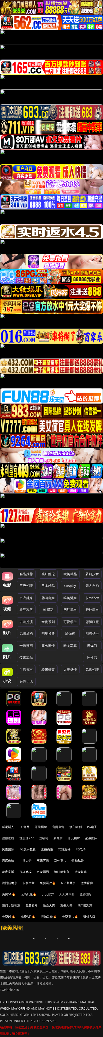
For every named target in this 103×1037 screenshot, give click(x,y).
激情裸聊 (87, 883)
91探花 (48, 609)
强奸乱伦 (48, 574)
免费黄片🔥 (70, 916)
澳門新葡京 (9, 883)
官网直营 (58, 827)
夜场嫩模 (26, 872)
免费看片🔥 (48, 883)
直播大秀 (66, 905)
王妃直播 (43, 860)
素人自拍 (92, 585)
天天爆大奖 (66, 894)
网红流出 (70, 609)
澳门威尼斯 (85, 905)
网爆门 (92, 645)
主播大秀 (26, 860)
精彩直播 (64, 849)
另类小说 (26, 681)
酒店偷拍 (8, 860)
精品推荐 (26, 574)
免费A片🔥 (28, 916)
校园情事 (48, 669)
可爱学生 (70, 622)
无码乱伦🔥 (29, 894)
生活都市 (26, 669)
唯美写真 (70, 645)
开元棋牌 (41, 827)
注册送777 (27, 838)
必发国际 (43, 872)
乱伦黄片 (60, 860)
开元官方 (48, 894)
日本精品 (48, 585)
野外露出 (92, 609)
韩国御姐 (48, 598)
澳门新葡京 (62, 872)
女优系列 (48, 622)
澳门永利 (76, 827)
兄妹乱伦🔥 (49, 916)
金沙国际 (86, 894)
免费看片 (32, 905)
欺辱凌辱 (26, 609)
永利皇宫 (28, 883)
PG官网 (25, 827)
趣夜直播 (8, 872)
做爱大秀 (49, 905)
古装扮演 (26, 622)
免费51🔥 (9, 894)
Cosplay (70, 585)
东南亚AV (92, 598)
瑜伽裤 (70, 633)
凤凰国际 (8, 849)
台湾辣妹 (26, 598)
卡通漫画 (26, 645)
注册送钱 (8, 838)
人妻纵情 (70, 669)
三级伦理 (26, 585)
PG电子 (92, 827)
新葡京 (58, 838)
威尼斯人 (8, 827)
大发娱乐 (81, 872)
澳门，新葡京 (11, 905)
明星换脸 (48, 633)
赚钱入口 (89, 916)
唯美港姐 (70, 598)
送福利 (43, 838)
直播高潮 (47, 849)
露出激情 (48, 645)
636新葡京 (68, 883)
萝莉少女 (92, 574)
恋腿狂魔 (92, 622)
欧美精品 (70, 574)
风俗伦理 (92, 669)
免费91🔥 (9, 916)
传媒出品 (26, 657)
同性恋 (92, 657)
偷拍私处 (78, 860)
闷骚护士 (92, 633)
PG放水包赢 (28, 849)
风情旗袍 (26, 633)
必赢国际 (91, 838)
